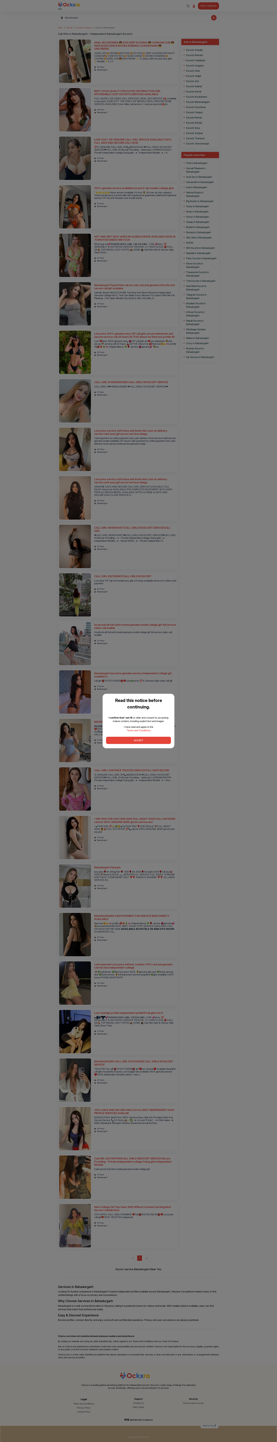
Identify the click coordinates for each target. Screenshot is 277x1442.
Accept (138, 740)
